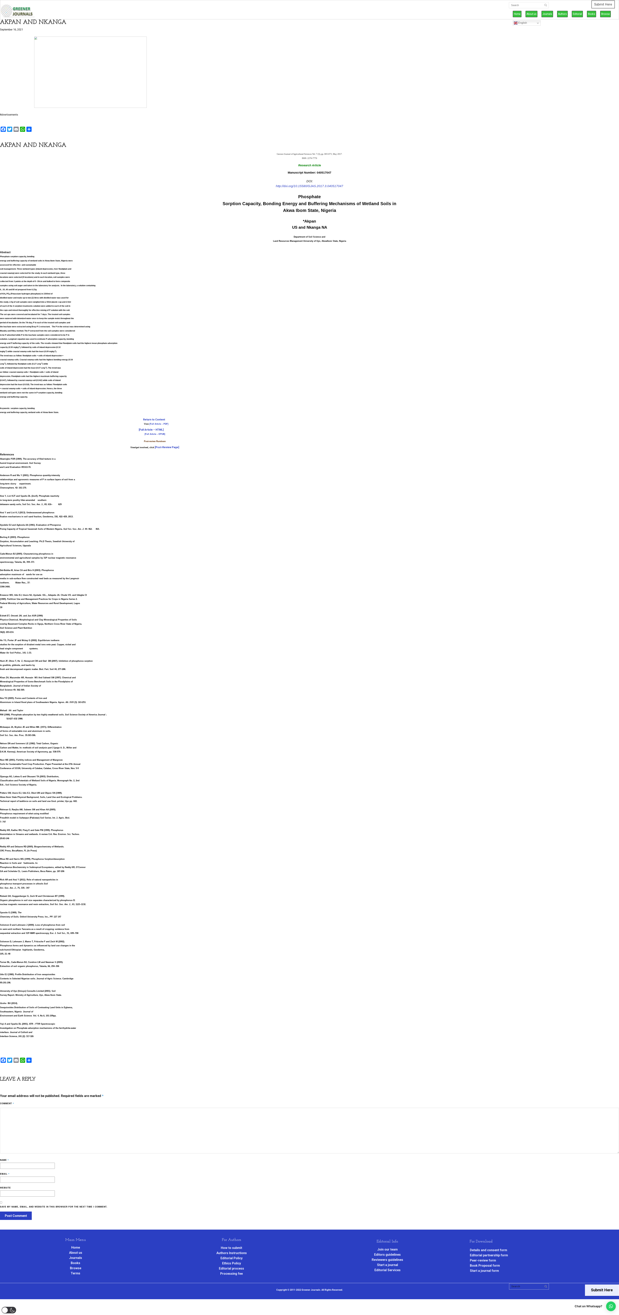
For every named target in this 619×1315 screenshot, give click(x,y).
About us (531, 13)
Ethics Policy (231, 1263)
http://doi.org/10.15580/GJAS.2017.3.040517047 (309, 186)
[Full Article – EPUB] (155, 434)
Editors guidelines (387, 1255)
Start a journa (387, 1265)
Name (4, 1159)
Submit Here (603, 4)
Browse (605, 13)
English (522, 23)
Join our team (387, 1249)
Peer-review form (483, 1260)
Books (591, 13)
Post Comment (16, 1216)
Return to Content (154, 419)
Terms (75, 1273)
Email (5, 1173)
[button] (9, 1310)
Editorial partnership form (489, 1255)
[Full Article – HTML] (151, 429)
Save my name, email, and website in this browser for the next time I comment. (53, 1206)
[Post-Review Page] (167, 447)
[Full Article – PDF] (158, 424)
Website (5, 1187)
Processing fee (231, 1274)
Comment (7, 1103)
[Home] (18, 11)
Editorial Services (387, 1270)
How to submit (231, 1248)
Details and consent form (488, 1250)
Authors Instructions (231, 1253)
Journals (547, 13)
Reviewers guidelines (387, 1260)
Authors (562, 13)
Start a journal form (484, 1271)
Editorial (577, 13)
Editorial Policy (232, 1258)
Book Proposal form (485, 1265)
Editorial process (231, 1268)
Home (517, 13)
